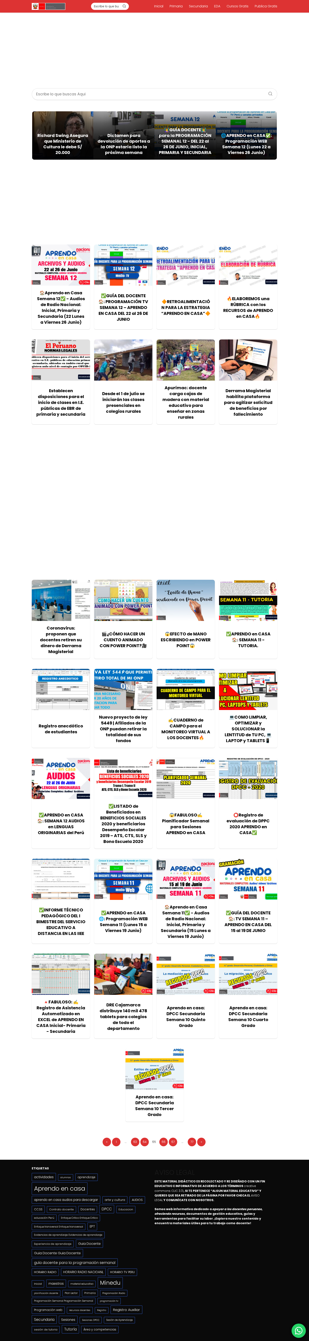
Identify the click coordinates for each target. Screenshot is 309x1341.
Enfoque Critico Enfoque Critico (79, 1218)
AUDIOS (137, 1200)
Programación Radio (113, 1293)
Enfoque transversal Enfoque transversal (58, 1226)
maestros (56, 1283)
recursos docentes (79, 1310)
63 (135, 1142)
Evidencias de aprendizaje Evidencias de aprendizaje (68, 1235)
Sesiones (68, 1319)
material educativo (81, 1284)
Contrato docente (61, 1209)
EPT (92, 1226)
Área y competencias (99, 1329)
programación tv (109, 1301)
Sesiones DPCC (90, 1320)
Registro (101, 1310)
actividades (44, 1177)
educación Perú (44, 1218)
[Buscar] (124, 6)
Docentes (88, 1209)
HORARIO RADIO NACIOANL (83, 1272)
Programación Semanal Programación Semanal (63, 1301)
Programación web (48, 1310)
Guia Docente (89, 1243)
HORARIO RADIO (45, 1272)
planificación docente (46, 1293)
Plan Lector (71, 1293)
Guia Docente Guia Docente (57, 1253)
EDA (217, 6)
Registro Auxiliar (126, 1309)
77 (191, 1142)
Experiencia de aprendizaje (52, 1244)
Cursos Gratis (237, 6)
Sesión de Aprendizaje (119, 1320)
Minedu (110, 1283)
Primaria (176, 6)
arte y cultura (115, 1200)
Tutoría (70, 1329)
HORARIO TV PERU (122, 1272)
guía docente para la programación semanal (74, 1262)
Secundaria (198, 6)
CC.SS (38, 1209)
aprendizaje (86, 1177)
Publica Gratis (266, 6)
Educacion (126, 1209)
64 (145, 1142)
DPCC (107, 1209)
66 (163, 1142)
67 (173, 1142)
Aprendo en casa (59, 1188)
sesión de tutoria (45, 1330)
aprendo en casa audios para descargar (66, 1200)
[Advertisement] (154, 51)
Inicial (158, 6)
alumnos (65, 1177)
